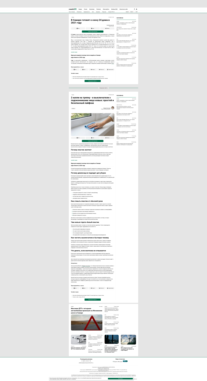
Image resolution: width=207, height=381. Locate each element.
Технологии (90, 349)
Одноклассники (111, 69)
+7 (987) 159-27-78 (86, 361)
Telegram (108, 28)
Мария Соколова (107, 108)
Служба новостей (110, 25)
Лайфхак (73, 108)
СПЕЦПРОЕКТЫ (119, 27)
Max (78, 28)
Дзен (93, 28)
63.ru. (112, 63)
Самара (73, 17)
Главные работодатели (92, 31)
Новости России (119, 104)
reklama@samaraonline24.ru (86, 362)
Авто (117, 39)
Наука (117, 33)
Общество (72, 346)
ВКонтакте (102, 69)
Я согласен (120, 378)
